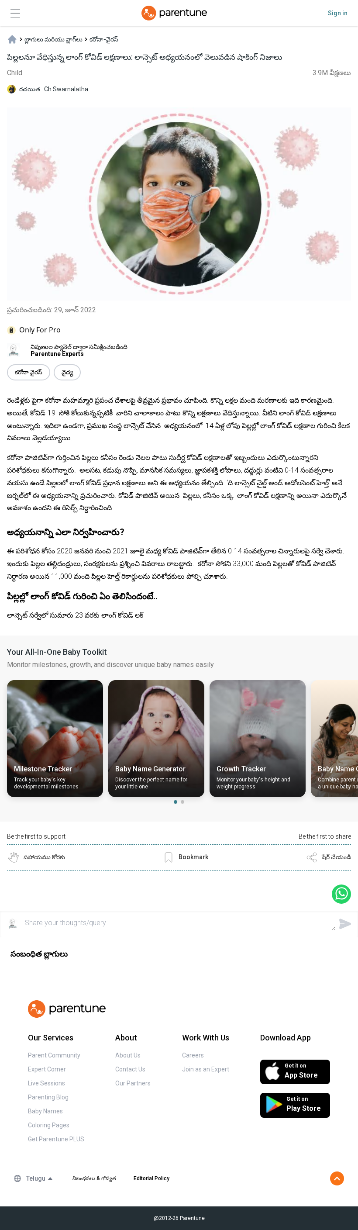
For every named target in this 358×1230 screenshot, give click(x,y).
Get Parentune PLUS (56, 1139)
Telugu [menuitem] (35, 1178)
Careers (193, 1055)
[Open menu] (15, 13)
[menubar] (39, 1178)
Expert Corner (47, 1069)
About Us (128, 1055)
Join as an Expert (205, 1069)
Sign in (338, 13)
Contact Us (130, 1069)
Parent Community (54, 1055)
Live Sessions (46, 1083)
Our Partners (133, 1083)
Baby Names (45, 1111)
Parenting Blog (48, 1097)
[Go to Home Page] (174, 13)
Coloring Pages (48, 1125)
